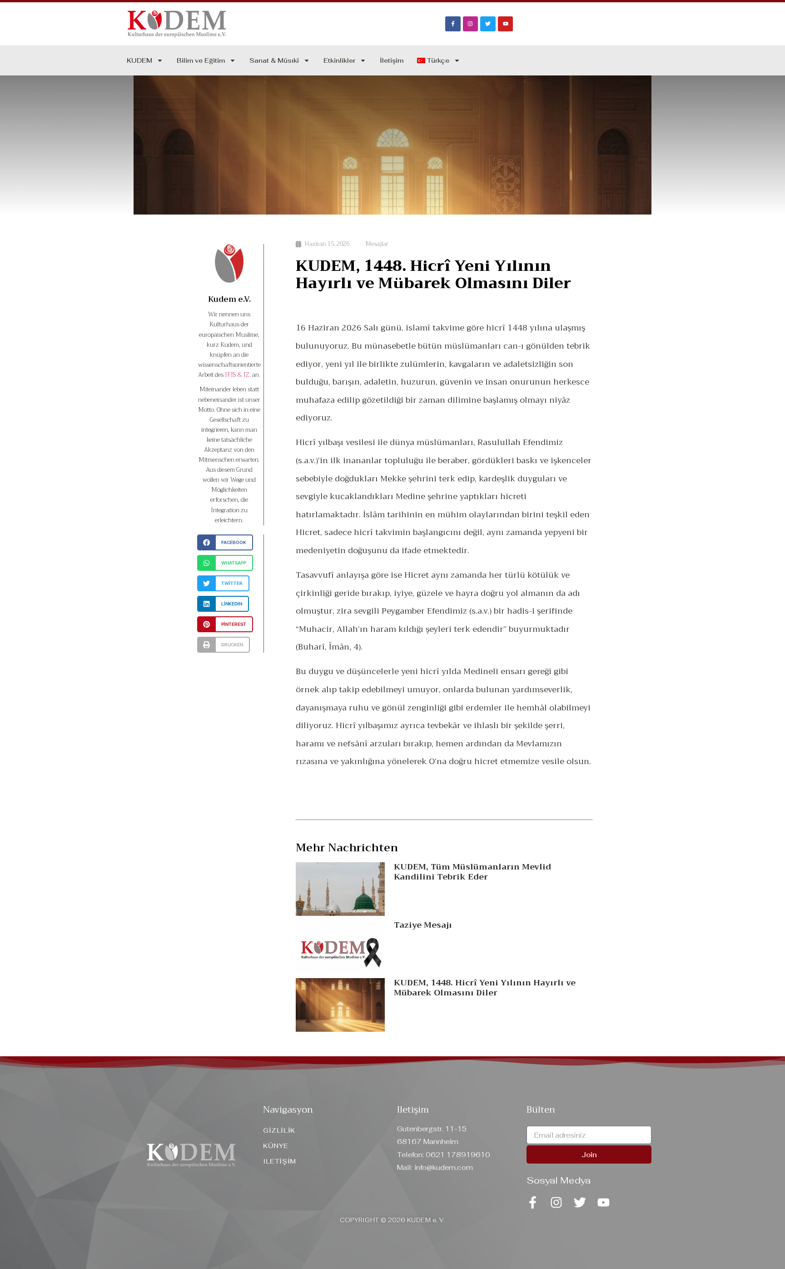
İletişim (391, 60)
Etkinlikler (339, 60)
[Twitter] (488, 24)
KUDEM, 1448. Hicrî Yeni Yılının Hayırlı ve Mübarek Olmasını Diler (485, 987)
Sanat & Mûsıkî (274, 60)
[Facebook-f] (453, 24)
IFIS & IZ (237, 375)
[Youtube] (505, 24)
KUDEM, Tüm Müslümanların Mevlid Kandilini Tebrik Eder (472, 871)
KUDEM (139, 60)
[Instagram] (470, 24)
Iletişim (413, 1110)
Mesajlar (376, 244)
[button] (225, 542)
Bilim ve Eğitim (201, 60)
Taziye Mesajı (423, 925)
